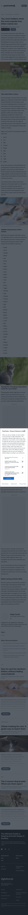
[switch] (22, 461)
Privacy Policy (22, 483)
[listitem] (14, 458)
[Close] (24, 431)
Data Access (14, 483)
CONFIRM (8, 478)
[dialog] (14, 457)
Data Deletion (5, 483)
